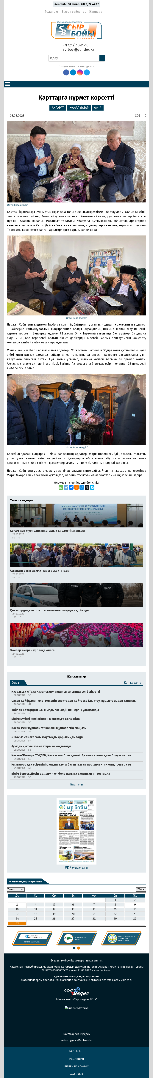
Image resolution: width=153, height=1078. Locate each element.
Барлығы (76, 784)
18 (35, 914)
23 (134, 914)
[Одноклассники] (76, 487)
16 (134, 909)
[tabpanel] (32, 938)
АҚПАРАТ (58, 107)
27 (72, 918)
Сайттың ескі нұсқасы (76, 1034)
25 (35, 918)
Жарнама (95, 11)
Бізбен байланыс (74, 11)
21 (94, 914)
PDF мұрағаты (76, 867)
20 (73, 914)
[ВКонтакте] (71, 487)
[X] (87, 487)
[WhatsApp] (61, 487)
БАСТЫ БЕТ (76, 1051)
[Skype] (92, 487)
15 (115, 909)
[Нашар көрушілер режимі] (106, 10)
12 (54, 909)
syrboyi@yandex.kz (78, 49)
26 (54, 918)
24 (17, 918)
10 (17, 909)
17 (17, 914)
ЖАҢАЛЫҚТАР (79, 107)
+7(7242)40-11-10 (75, 45)
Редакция (52, 11)
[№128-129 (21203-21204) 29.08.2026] (77, 831)
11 (35, 909)
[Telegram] (66, 487)
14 (94, 909)
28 (94, 918)
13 (73, 909)
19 (54, 914)
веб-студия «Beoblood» (76, 1040)
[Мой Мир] (81, 487)
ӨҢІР (97, 107)
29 (115, 918)
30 (135, 918)
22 (115, 914)
